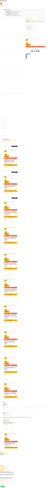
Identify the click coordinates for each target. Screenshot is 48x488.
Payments (2, 466)
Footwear (29, 18)
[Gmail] (35, 55)
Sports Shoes (37, 18)
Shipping (2, 465)
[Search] (1, 3)
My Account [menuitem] (3, 482)
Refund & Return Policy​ (4, 471)
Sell (8, 4)
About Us (2, 451)
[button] (8, 4)
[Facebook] (35, 56)
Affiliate (7, 4)
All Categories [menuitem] (3, 481)
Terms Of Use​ (3, 470)
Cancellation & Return (4, 467)
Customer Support (4, 452)
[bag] (1, 6)
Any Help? (2, 486)
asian (4, 219)
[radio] (40, 31)
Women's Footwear (32, 18)
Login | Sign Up (4, 4)
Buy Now (35, 46)
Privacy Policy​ (3, 468)
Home (26, 18)
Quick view (10, 216)
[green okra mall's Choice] (10, 140)
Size (5, 145)
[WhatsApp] (35, 57)
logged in (7, 418)
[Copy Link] (35, 58)
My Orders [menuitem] (3, 483)
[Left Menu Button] (2, 480)
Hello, (1, 4)
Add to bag (6, 156)
